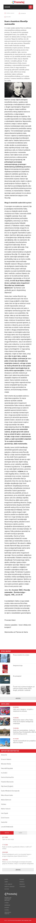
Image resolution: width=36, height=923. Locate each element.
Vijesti (20, 832)
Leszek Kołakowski (7, 827)
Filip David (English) (7, 786)
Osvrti (6, 881)
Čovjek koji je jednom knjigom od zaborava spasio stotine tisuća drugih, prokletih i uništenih (23, 688)
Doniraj (6, 910)
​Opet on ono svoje (8, 839)
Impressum (7, 905)
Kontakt (6, 907)
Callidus (30, 920)
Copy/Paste (22, 886)
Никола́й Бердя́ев (7, 768)
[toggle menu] (30, 7)
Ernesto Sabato (6, 759)
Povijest (22, 879)
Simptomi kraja (17, 665)
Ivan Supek (4, 813)
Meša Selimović (6, 800)
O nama (6, 902)
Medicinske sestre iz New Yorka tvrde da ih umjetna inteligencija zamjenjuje (23, 721)
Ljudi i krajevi (8, 884)
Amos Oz (4, 755)
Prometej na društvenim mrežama (7, 899)
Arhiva (18, 698)
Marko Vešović (5, 809)
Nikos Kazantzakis (7, 795)
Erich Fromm (5, 818)
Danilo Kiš (4, 822)
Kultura (6, 889)
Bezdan (7, 832)
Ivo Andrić (4, 773)
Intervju (22, 881)
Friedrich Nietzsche (7, 782)
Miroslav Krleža (6, 764)
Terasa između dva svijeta (21, 655)
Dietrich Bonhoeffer (7, 777)
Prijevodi (22, 884)
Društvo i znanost (10, 13)
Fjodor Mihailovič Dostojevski (10, 791)
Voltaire (3, 804)
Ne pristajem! (17, 676)
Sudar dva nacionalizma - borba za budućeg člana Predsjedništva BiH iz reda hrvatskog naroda (24, 732)
